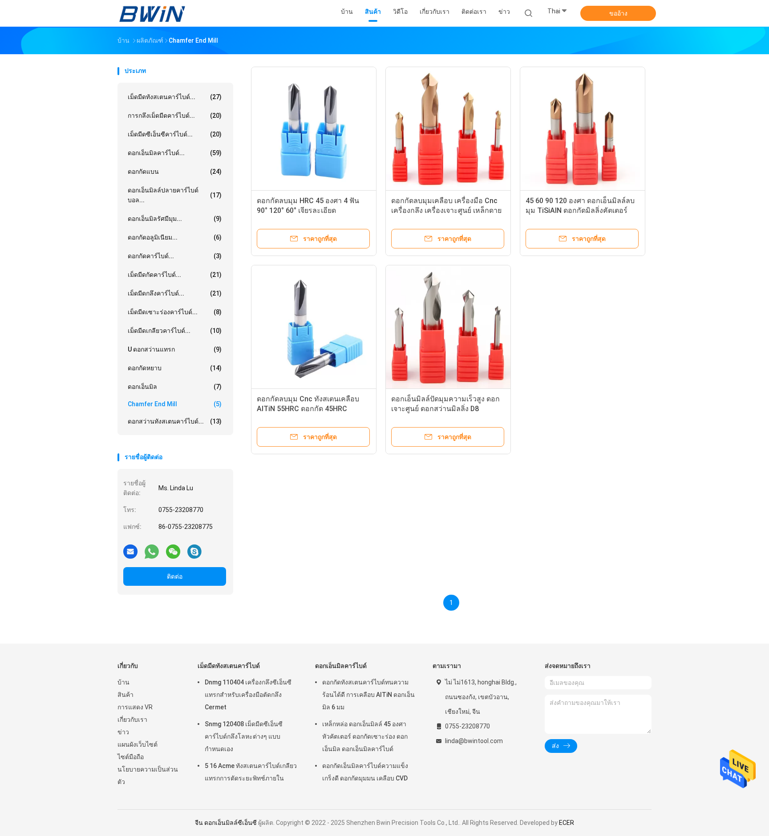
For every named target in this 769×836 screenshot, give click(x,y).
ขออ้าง (618, 13)
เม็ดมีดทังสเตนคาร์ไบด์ (229, 665)
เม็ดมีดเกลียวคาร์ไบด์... (175, 330)
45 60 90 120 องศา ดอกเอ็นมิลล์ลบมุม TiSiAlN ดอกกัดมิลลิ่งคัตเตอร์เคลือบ (580, 210)
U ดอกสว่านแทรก (175, 349)
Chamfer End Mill (175, 404)
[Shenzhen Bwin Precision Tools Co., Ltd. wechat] (173, 551)
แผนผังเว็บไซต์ (137, 744)
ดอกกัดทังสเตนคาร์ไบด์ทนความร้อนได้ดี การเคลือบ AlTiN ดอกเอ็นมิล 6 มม (368, 695)
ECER (566, 822)
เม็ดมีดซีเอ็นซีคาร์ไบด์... (175, 134)
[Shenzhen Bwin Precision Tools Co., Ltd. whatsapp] (152, 551)
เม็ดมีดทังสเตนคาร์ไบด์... (175, 96)
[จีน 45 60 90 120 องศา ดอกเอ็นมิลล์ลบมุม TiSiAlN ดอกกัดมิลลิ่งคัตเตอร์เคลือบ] (582, 129)
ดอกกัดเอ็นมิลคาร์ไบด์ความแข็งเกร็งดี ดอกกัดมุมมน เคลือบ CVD (365, 772)
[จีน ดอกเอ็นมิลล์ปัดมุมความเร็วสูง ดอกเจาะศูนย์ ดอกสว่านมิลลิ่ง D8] (448, 327)
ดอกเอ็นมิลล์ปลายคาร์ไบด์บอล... (175, 195)
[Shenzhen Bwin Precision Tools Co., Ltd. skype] (194, 551)
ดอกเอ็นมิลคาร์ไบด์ (341, 665)
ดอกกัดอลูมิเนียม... (175, 237)
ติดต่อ (174, 576)
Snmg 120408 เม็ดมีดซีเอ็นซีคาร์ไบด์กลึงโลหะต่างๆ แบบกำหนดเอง (244, 736)
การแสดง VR (135, 707)
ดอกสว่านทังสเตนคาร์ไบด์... (175, 421)
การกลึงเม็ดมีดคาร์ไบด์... (175, 115)
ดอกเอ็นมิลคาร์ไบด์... (175, 152)
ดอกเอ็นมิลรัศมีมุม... (175, 218)
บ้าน (123, 682)
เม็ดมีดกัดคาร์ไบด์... (175, 274)
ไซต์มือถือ (130, 756)
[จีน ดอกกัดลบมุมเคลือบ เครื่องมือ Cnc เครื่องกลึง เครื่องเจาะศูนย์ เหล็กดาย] (448, 129)
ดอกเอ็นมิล (175, 386)
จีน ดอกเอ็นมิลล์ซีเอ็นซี (226, 822)
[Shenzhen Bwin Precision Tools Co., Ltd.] (152, 13)
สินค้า (125, 694)
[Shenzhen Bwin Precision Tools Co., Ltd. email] (130, 551)
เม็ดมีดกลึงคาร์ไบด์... (175, 293)
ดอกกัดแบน (175, 171)
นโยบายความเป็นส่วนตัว (147, 775)
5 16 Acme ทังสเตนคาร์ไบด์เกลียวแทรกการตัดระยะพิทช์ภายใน (251, 772)
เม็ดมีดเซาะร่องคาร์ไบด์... (175, 312)
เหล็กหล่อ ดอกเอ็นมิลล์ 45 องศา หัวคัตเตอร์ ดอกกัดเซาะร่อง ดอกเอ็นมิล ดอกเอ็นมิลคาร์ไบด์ (365, 736)
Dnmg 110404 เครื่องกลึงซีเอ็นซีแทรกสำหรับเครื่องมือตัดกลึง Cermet (248, 695)
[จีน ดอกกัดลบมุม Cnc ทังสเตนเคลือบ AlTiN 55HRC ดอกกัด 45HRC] (313, 327)
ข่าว (123, 732)
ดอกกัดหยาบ (175, 368)
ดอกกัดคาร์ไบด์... (175, 256)
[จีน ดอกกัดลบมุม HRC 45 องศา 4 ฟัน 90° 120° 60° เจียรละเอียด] (313, 129)
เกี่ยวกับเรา (132, 719)
